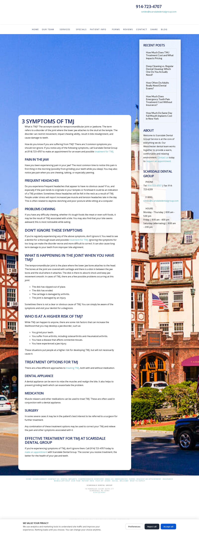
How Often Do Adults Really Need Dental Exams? (157, 85)
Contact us (162, 157)
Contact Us (53, 479)
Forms (132, 479)
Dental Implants (69, 479)
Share (108, 481)
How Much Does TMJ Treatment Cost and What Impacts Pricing (160, 55)
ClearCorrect (40, 479)
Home (28, 479)
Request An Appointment (149, 479)
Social (115, 481)
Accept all (168, 526)
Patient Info (88, 481)
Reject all (151, 526)
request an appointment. (158, 161)
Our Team (76, 481)
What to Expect (137, 481)
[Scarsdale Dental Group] (99, 505)
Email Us (109, 479)
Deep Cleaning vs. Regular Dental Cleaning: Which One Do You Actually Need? (160, 70)
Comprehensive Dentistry (91, 479)
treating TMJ (72, 367)
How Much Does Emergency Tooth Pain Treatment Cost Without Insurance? (159, 100)
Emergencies (121, 479)
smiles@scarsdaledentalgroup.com (158, 11)
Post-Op (99, 481)
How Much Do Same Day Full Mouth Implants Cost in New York (159, 116)
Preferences (134, 526)
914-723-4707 (99, 492)
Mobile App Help (62, 481)
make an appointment (36, 452)
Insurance (168, 479)
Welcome (124, 481)
